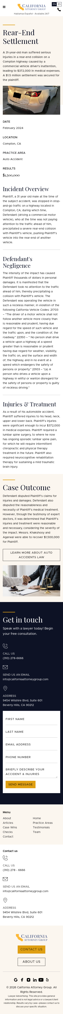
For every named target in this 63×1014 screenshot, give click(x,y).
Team (36, 832)
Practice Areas (43, 822)
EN (54, 4)
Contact (8, 836)
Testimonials (41, 827)
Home (37, 818)
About (7, 818)
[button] (4, 7)
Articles (8, 822)
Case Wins (10, 827)
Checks (8, 832)
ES (59, 4)
